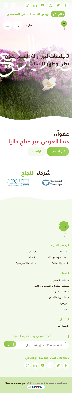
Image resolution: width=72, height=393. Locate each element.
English (29, 25)
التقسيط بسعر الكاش (57, 257)
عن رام (32, 251)
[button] (7, 182)
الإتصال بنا (63, 326)
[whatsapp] (27, 5)
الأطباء (32, 257)
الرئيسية (37, 151)
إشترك (10, 344)
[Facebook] (66, 5)
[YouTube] (43, 5)
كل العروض (58, 151)
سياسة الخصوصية (26, 263)
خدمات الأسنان (61, 280)
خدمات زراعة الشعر (59, 297)
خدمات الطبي (61, 291)
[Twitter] (58, 5)
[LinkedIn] (35, 5)
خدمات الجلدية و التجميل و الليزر (51, 286)
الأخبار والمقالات (60, 263)
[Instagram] (50, 5)
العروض (64, 303)
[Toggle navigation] (7, 25)
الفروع (66, 309)
